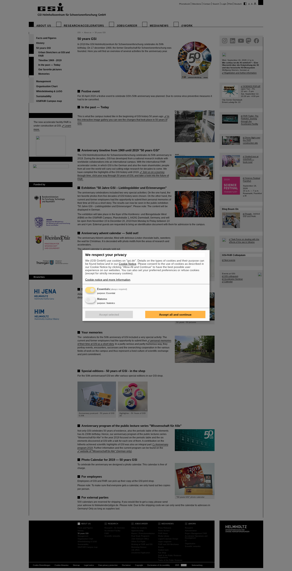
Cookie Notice (127, 263)
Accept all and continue (175, 314)
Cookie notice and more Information (107, 279)
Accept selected (109, 314)
